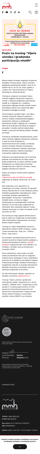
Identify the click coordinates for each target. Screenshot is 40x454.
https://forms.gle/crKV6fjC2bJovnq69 (17, 177)
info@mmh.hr (11, 419)
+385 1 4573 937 (13, 416)
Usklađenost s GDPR (8, 384)
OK (20, 446)
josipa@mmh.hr (24, 276)
